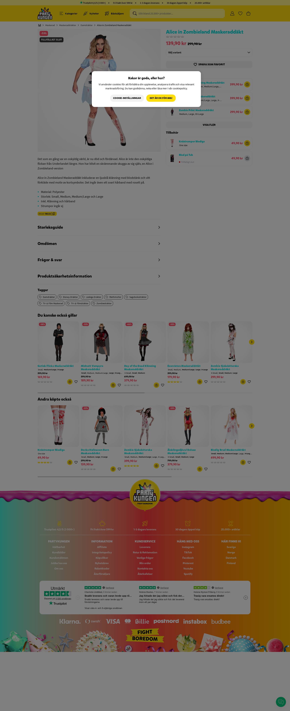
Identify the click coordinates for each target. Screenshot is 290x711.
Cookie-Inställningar (127, 98)
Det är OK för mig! (161, 98)
